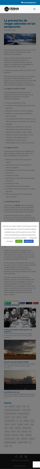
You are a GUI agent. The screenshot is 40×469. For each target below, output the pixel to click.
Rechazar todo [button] (28, 241)
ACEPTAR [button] (19, 241)
